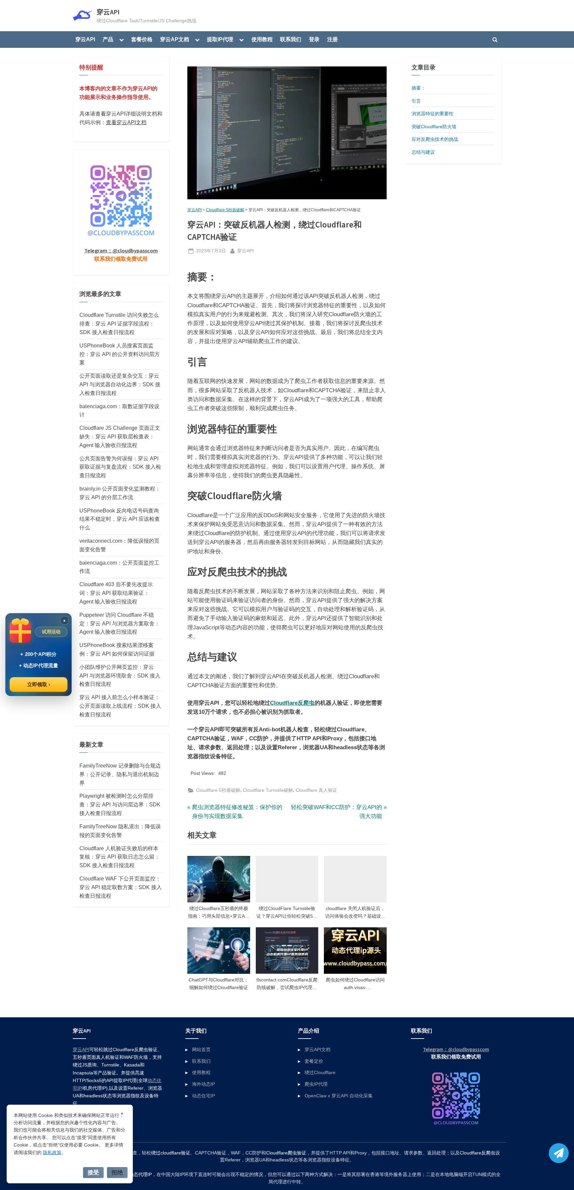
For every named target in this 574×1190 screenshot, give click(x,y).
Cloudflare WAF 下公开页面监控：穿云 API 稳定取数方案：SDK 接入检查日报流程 (120, 887)
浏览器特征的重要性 (432, 113)
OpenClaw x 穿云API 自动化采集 (339, 1095)
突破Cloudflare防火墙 (434, 126)
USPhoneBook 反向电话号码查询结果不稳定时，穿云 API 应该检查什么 (119, 519)
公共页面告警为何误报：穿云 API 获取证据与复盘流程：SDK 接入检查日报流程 (120, 467)
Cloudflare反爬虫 (292, 703)
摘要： (419, 88)
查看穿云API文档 (126, 122)
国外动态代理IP (136, 1174)
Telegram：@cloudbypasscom (121, 250)
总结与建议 (423, 152)
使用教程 (262, 39)
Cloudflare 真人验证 (316, 790)
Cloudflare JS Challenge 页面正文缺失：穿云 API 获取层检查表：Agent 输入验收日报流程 (119, 436)
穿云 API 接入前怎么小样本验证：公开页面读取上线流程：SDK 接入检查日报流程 (120, 705)
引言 (416, 101)
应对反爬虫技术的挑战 (435, 139)
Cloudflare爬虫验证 (286, 1152)
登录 (314, 39)
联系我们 (290, 39)
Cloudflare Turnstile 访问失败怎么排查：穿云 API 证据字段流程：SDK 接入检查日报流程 (119, 323)
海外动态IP (203, 1084)
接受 (93, 1172)
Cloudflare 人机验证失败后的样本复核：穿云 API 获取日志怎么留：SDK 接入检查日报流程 (119, 857)
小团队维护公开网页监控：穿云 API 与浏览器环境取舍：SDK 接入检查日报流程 (119, 675)
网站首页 (201, 1049)
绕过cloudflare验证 (170, 1152)
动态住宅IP (203, 1095)
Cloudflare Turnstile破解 (268, 790)
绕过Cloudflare (320, 1072)
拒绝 (117, 1172)
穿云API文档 (318, 1049)
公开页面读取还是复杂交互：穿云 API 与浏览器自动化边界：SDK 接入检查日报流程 (119, 384)
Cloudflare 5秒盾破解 (225, 210)
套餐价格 (141, 39)
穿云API (108, 12)
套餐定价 (314, 1061)
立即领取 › (38, 684)
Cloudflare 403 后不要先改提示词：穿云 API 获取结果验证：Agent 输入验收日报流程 (116, 592)
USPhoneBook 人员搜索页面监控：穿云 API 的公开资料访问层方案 (119, 354)
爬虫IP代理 (316, 1084)
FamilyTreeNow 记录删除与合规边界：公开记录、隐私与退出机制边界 (120, 774)
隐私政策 (52, 1152)
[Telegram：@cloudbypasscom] (559, 1153)
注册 (332, 39)
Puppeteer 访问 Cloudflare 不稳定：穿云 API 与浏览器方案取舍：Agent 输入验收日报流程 (119, 623)
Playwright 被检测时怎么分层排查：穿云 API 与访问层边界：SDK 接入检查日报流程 (119, 804)
